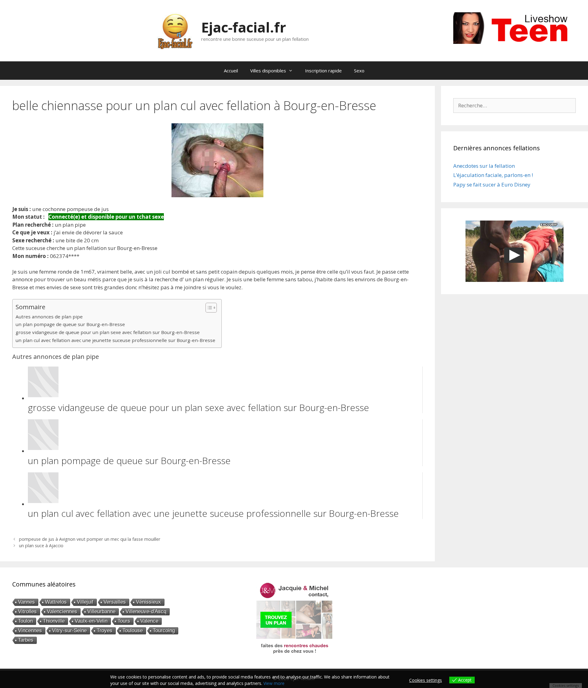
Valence (149, 621)
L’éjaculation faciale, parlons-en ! (493, 175)
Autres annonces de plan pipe (49, 316)
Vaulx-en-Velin (91, 621)
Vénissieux (148, 602)
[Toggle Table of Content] (208, 307)
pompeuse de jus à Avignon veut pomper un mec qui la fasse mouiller (89, 539)
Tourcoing (164, 630)
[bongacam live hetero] (514, 41)
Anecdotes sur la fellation (484, 165)
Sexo (359, 70)
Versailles (115, 602)
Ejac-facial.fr (243, 27)
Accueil (231, 70)
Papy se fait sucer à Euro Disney (491, 184)
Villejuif (85, 602)
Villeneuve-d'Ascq (146, 611)
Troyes (104, 630)
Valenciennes (62, 611)
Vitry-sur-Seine (69, 630)
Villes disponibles (268, 70)
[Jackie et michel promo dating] (294, 618)
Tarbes (25, 640)
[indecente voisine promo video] (514, 251)
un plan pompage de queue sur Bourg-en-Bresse (70, 324)
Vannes (26, 602)
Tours (124, 621)
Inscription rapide (323, 70)
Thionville (54, 621)
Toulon (25, 621)
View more (274, 683)
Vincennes (30, 630)
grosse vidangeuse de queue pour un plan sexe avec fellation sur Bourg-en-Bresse (108, 332)
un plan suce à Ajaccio (41, 545)
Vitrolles (27, 611)
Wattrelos (56, 602)
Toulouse (133, 630)
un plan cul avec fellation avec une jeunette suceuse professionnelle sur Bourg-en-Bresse (115, 340)
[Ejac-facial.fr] (175, 30)
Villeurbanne (101, 611)
